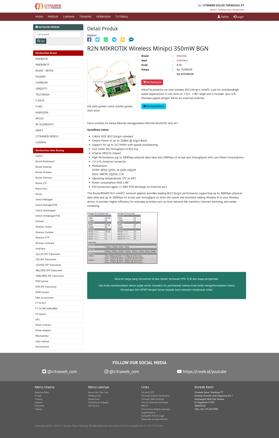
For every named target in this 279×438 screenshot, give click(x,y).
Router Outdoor (44, 172)
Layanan (38, 402)
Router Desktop (44, 166)
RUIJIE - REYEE (45, 70)
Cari (42, 40)
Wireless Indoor (44, 226)
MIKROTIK (42, 59)
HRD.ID (144, 405)
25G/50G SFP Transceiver (48, 264)
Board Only (41, 188)
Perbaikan (39, 405)
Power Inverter (43, 324)
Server (39, 193)
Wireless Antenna (45, 243)
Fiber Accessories (44, 297)
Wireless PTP (42, 237)
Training (38, 399)
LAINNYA (41, 142)
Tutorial (38, 409)
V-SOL (39, 106)
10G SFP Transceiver (46, 259)
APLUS (40, 118)
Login (239, 17)
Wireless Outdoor (45, 232)
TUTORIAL (121, 16)
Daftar (224, 17)
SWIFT (39, 130)
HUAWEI (41, 76)
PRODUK (53, 16)
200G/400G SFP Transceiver (50, 275)
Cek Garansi (93, 405)
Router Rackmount (45, 161)
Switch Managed (44, 199)
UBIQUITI (41, 88)
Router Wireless (44, 177)
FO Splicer (41, 314)
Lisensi (39, 155)
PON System (42, 281)
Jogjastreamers (148, 412)
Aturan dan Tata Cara (98, 392)
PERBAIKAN (103, 16)
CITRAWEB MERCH (47, 136)
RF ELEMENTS (44, 124)
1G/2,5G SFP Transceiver (48, 254)
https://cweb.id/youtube (204, 371)
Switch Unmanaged (45, 210)
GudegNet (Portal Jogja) (152, 415)
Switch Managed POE (46, 204)
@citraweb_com (61, 371)
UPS (38, 319)
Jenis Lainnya (42, 341)
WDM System (42, 292)
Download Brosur (155, 106)
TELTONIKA (42, 94)
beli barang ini (153, 82)
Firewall (40, 221)
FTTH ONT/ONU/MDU (46, 308)
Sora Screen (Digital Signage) (155, 409)
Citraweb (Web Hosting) (152, 399)
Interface (40, 248)
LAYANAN (68, 16)
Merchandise (42, 335)
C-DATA (40, 100)
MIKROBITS (42, 64)
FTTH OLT (41, 303)
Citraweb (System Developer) (155, 395)
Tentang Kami (224, 9)
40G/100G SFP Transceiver (49, 270)
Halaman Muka (42, 392)
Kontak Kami (238, 9)
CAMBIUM (42, 82)
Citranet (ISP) (147, 392)
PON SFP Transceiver (46, 286)
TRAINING (85, 16)
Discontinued (42, 346)
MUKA (39, 16)
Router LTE (41, 183)
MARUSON (42, 112)
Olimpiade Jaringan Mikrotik (154, 419)
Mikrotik (182, 56)
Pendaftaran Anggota (98, 402)
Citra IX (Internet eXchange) (154, 402)
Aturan (213, 9)
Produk (38, 395)
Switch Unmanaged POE (48, 215)
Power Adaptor (43, 330)
